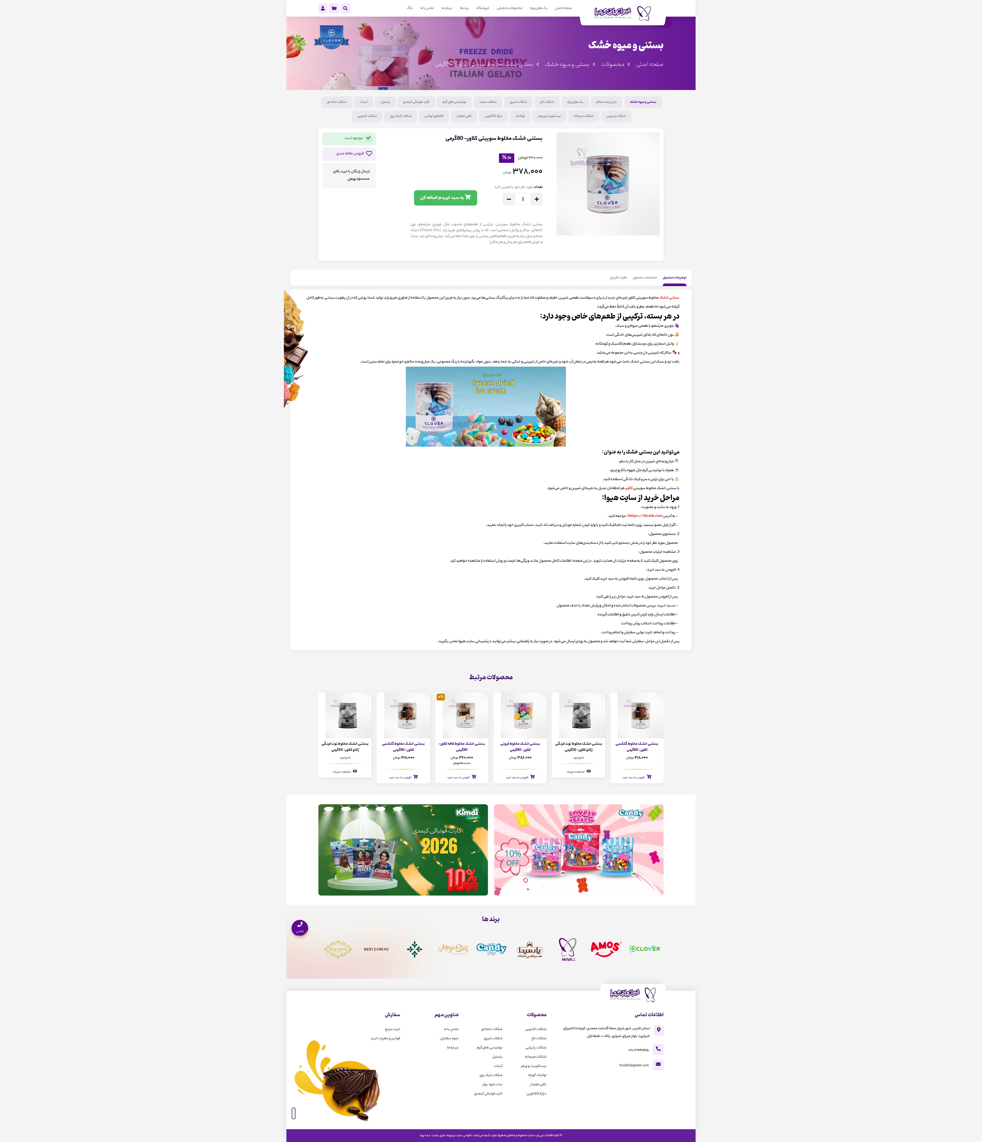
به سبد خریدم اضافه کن (442, 198)
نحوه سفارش (449, 1039)
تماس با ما (451, 1029)
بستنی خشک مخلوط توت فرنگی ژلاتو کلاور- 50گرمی (636, 747)
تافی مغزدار (464, 116)
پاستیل (385, 102)
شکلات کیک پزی (400, 116)
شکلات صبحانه (584, 116)
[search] (345, 9)
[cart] (334, 8)
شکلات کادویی (367, 116)
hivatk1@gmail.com (634, 1066)
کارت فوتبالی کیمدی (416, 102)
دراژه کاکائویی (494, 116)
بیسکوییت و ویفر (549, 116)
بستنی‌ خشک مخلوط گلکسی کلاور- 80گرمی (461, 747)
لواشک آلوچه (537, 1075)
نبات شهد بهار (493, 1085)
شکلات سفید (488, 102)
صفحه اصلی (650, 64)
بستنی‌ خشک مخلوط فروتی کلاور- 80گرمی (578, 747)
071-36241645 (638, 1050)
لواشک (520, 116)
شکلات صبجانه (535, 1057)
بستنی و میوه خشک (567, 64)
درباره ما (453, 1048)
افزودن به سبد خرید (574, 777)
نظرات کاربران (618, 277)
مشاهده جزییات (633, 772)
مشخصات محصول (645, 277)
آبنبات (363, 102)
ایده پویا (425, 1135)
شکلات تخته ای (337, 102)
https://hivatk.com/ (644, 516)
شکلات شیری (518, 102)
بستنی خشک (669, 298)
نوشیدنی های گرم (454, 102)
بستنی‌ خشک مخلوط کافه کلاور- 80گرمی (519, 747)
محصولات (612, 64)
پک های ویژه (575, 102)
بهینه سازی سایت (442, 1135)
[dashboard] (323, 9)
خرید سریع (392, 1029)
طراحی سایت (463, 1135)
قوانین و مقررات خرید (385, 1039)
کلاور (629, 488)
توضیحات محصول (675, 277)
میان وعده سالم (606, 102)
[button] (655, 247)
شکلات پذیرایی (616, 116)
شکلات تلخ (547, 102)
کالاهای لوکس (434, 116)
